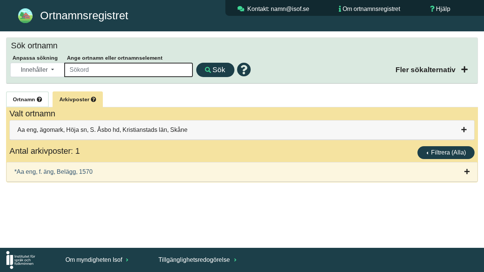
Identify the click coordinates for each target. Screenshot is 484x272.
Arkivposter (75, 99)
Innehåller (35, 69)
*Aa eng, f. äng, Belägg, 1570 (53, 171)
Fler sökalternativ (427, 70)
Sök (219, 70)
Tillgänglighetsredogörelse (194, 260)
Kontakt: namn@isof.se (278, 9)
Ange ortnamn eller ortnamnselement (115, 58)
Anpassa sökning (35, 58)
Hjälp (443, 9)
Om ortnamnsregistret (371, 9)
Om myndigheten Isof (94, 260)
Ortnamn (25, 99)
